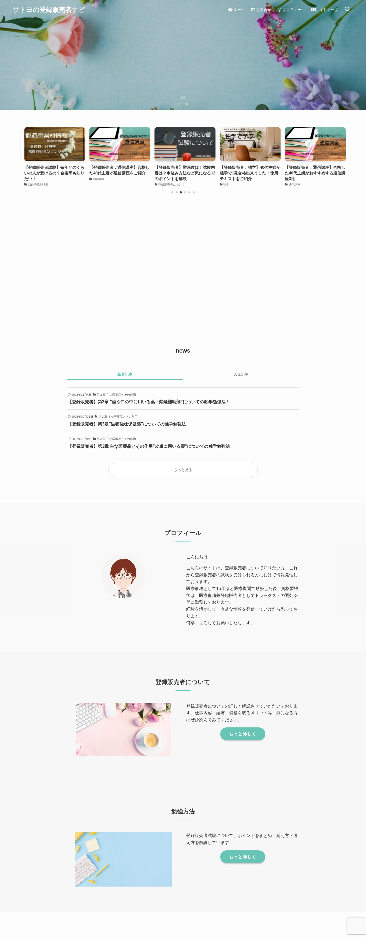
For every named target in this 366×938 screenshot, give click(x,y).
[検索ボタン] (347, 9)
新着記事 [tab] (124, 374)
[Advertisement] (183, 266)
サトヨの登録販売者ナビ (49, 9)
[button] (172, 192)
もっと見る (183, 470)
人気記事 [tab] (241, 374)
